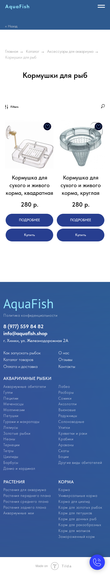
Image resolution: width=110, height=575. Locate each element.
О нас (63, 352)
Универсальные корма (77, 495)
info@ (9, 333)
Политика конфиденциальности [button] (30, 315)
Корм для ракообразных (79, 525)
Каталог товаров (18, 359)
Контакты (66, 366)
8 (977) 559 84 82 (23, 326)
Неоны (9, 439)
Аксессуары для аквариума (70, 51)
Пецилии (10, 398)
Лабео (64, 386)
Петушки (10, 415)
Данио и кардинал (19, 468)
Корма (64, 489)
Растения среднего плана (25, 501)
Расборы (66, 392)
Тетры (8, 451)
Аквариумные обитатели (24, 386)
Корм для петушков (75, 513)
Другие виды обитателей (80, 462)
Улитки (64, 427)
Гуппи (8, 392)
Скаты (63, 451)
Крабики (65, 439)
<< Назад (11, 26)
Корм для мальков (74, 530)
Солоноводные (71, 421)
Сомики (64, 398)
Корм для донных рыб (77, 519)
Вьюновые (67, 410)
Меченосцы (13, 404)
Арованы (66, 445)
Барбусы (10, 462)
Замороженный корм (76, 536)
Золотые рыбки (16, 433)
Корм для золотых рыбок (80, 507)
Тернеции (11, 445)
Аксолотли (67, 404)
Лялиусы (10, 427)
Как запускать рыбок (22, 352)
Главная (11, 51)
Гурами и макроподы (21, 421)
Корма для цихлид (74, 501)
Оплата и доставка (20, 366)
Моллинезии (14, 410)
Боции (63, 456)
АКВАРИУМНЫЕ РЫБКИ (27, 378)
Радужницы (67, 415)
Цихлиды (10, 456)
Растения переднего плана (27, 495)
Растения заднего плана (24, 507)
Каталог (32, 51)
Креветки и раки (72, 433)
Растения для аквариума (24, 489)
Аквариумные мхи (18, 513)
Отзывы (65, 359)
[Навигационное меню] (101, 6)
